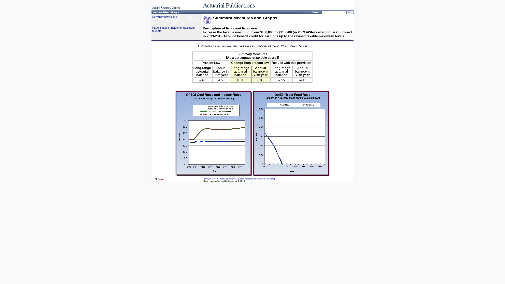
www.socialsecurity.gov (166, 12)
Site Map (271, 179)
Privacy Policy (211, 179)
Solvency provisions (164, 16)
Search (316, 12)
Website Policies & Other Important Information (242, 179)
